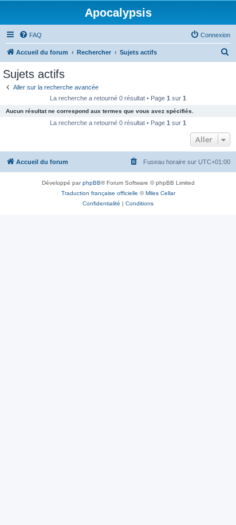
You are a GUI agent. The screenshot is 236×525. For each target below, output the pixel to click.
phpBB (91, 183)
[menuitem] (30, 35)
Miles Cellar (160, 193)
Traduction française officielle (99, 193)
